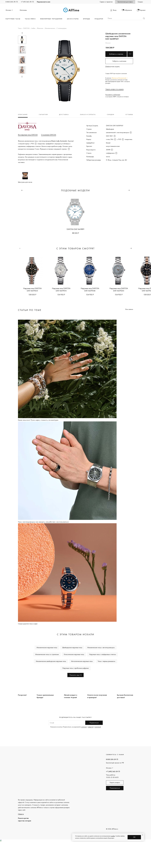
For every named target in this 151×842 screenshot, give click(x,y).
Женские (40, 28)
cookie (113, 836)
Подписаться (94, 723)
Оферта (21, 814)
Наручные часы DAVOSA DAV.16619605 (32, 289)
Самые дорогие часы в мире (27, 624)
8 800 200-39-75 (12, 2)
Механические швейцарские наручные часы (51, 661)
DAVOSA (26, 28)
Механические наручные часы (47, 647)
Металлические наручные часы (82, 661)
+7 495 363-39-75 (27, 2)
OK (134, 837)
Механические (50, 28)
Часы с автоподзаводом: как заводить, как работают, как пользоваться (43, 522)
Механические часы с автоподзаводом (101, 647)
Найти (143, 18)
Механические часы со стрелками (47, 654)
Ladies (33, 28)
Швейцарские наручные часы (72, 647)
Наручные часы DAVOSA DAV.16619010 (61, 289)
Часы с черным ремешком (106, 661)
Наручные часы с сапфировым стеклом (102, 654)
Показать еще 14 (75, 675)
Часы (19, 28)
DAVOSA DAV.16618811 (75, 229)
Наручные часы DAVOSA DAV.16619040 (90, 289)
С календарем (61, 28)
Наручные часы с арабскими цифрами (75, 668)
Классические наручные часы (74, 654)
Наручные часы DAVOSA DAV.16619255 (119, 289)
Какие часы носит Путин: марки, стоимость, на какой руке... (38, 420)
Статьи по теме (29, 310)
